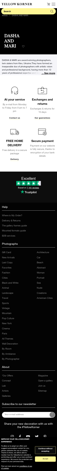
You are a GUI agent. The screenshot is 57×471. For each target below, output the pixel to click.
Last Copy (7, 263)
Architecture (43, 252)
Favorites (7, 268)
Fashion (6, 273)
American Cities (45, 298)
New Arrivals (8, 258)
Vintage (6, 308)
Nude (39, 288)
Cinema (6, 329)
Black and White (10, 283)
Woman (41, 273)
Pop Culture (8, 318)
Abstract (41, 268)
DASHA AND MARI (20, 16)
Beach (40, 263)
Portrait (40, 278)
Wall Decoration (10, 344)
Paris (4, 334)
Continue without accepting (45, 450)
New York (7, 324)
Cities (5, 278)
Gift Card (6, 252)
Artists (5, 16)
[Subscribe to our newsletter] (52, 415)
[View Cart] (48, 4)
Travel (5, 298)
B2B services (8, 236)
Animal (5, 288)
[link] (17, 4)
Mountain (6, 313)
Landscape (7, 293)
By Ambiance (9, 354)
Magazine (43, 376)
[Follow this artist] (23, 46)
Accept (45, 459)
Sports (5, 303)
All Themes (7, 339)
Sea (39, 283)
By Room (7, 349)
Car (38, 258)
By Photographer (10, 359)
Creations (42, 293)
